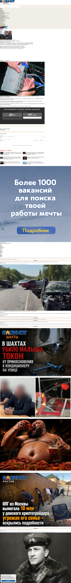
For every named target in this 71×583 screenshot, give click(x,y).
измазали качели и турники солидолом (24, 106)
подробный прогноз (3, 243)
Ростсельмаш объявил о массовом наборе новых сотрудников (8, 259)
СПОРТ (1, 22)
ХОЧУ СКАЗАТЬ (2, 24)
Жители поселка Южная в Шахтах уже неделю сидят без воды (41, 313)
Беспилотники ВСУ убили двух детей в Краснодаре (8, 316)
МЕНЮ (1, 8)
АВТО (1, 9)
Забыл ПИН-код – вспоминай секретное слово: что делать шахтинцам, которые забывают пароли (16, 42)
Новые (1, 139)
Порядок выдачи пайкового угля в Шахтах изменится (29, 319)
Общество (1, 60)
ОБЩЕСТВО (2, 18)
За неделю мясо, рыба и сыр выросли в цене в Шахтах (8, 529)
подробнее (8, 243)
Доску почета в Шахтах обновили (41, 319)
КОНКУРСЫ (2, 12)
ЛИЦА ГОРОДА (2, 15)
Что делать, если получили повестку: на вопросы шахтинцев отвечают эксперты (13, 44)
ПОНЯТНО (8, 580)
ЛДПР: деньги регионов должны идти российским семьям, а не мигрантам (27, 316)
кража (4, 129)
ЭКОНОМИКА (2, 23)
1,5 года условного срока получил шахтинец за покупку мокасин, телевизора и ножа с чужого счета (14, 327)
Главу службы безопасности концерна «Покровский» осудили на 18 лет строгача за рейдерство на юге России (16, 313)
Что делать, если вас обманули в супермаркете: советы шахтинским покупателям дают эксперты (16, 43)
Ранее (10, 139)
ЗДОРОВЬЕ (2, 11)
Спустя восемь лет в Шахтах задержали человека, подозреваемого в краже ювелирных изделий (50, 471)
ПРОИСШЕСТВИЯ (3, 19)
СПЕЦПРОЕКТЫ (3, 21)
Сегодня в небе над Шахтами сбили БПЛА (57, 313)
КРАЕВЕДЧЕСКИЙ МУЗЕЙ (4, 13)
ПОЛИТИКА (2, 20)
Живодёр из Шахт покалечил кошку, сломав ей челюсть (25, 529)
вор (0, 129)
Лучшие (5, 139)
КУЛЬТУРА (2, 14)
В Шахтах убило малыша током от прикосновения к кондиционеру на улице (11, 376)
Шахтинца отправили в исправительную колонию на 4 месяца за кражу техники (34, 376)
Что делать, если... (3, 30)
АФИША (1, 10)
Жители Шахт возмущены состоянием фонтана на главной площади (10, 319)
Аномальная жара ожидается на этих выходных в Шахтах (54, 376)
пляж (2, 129)
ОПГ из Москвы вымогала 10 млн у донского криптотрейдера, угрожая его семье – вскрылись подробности (15, 527)
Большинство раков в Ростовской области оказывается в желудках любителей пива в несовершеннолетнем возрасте (17, 471)
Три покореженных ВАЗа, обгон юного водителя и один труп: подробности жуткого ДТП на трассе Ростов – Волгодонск (17, 311)
